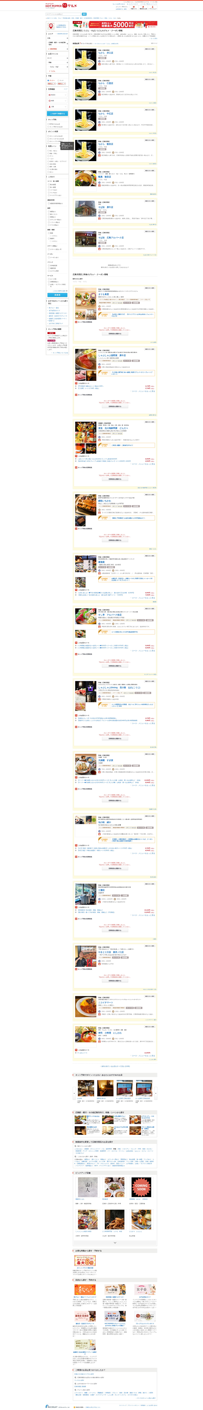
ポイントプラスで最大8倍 (85, 1268)
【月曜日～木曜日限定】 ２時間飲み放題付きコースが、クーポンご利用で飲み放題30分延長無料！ (132, 840)
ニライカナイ (78, 1393)
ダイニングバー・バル (97, 1149)
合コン (51, 172)
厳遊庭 (101, 562)
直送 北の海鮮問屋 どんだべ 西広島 (147, 487)
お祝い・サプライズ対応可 (58, 285)
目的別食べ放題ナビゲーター (58, 313)
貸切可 (112, 1163)
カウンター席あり (55, 219)
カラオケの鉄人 (133, 1395)
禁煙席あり (124, 1159)
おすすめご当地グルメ (56, 323)
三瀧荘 (101, 890)
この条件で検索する (57, 114)
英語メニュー (120, 1163)
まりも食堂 (103, 294)
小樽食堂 (108, 1393)
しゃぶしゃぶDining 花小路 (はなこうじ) (119, 687)
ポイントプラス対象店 (56, 141)
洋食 (119, 1149)
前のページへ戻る (52, 18)
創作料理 (109, 1149)
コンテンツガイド (133, 4)
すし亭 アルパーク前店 (110, 615)
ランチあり (53, 192)
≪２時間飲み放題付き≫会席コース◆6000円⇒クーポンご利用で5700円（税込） (103, 648)
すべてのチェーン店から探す (146, 1398)
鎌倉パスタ (133, 1393)
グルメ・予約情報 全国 (64, 18)
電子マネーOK (111, 1161)
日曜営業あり (54, 282)
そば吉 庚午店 (105, 207)
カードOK (53, 279)
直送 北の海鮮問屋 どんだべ (113, 428)
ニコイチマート (105, 1002)
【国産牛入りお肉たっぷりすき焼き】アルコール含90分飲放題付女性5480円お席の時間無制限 (108, 720)
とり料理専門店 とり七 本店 (112, 1231)
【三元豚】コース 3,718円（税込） (88, 388)
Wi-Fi (96, 1166)
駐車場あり (89, 1166)
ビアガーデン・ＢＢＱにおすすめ (148, 1117)
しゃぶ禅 (110, 1395)
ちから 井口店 (105, 53)
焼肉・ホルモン (138, 34)
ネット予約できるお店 (56, 126)
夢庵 (140, 1393)
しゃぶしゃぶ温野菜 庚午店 (112, 355)
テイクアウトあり (55, 195)
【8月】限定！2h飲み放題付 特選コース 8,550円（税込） (96, 850)
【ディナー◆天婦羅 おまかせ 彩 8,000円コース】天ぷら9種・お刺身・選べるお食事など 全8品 (108, 782)
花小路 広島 (153, 747)
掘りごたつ (53, 214)
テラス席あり (54, 225)
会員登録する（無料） (122, 9)
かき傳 (79, 1098)
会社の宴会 (53, 164)
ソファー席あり (55, 222)
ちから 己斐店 (105, 83)
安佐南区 (152, 36)
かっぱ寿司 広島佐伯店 (143, 1098)
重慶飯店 (100, 1393)
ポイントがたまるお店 (56, 136)
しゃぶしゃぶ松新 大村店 (83, 1231)
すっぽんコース (82, 1053)
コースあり (53, 190)
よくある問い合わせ (119, 4)
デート (51, 156)
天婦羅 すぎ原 (105, 760)
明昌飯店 (105, 1199)
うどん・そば (112, 18)
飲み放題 (53, 184)
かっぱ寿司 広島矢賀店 (123, 1098)
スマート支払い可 (55, 249)
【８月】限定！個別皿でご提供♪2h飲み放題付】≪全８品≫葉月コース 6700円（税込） (105, 848)
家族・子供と (53, 153)
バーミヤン (92, 1393)
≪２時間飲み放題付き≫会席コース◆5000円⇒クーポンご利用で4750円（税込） (103, 645)
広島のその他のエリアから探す (84, 1374)
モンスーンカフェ (120, 1395)
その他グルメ (80, 1153)
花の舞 (126, 1393)
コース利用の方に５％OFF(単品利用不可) (124, 632)
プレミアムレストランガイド (145, 1323)
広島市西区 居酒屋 (80, 1386)
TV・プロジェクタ (103, 1163)
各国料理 (103, 1151)
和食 (106, 18)
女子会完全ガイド (54, 310)
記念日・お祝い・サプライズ (58, 161)
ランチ (62, 80)
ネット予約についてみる (60, 353)
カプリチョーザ (101, 1395)
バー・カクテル (112, 1151)
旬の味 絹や (104, 822)
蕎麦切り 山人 (80, 1199)
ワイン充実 (129, 1161)
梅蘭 (85, 1393)
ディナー (52, 80)
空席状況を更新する (115, 333)
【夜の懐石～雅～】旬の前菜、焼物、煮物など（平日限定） (96, 912)
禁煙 (51, 233)
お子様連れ (129, 1163)
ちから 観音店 (105, 144)
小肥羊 (151, 1393)
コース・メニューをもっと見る (143, 391)
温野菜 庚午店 (152, 415)
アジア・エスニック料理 (90, 1151)
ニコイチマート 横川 (150, 1019)
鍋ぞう (145, 1393)
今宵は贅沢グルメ (119, 1116)
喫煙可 (52, 238)
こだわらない (78, 1149)
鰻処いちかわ (104, 501)
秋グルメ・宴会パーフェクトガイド (85, 1297)
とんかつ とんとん (135, 1231)
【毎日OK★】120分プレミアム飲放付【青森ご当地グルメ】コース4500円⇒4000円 (104, 461)
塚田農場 (86, 1395)
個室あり (53, 211)
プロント (115, 1393)
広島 (73, 18)
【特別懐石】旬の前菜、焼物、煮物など (90, 910)
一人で (51, 158)
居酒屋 (86, 1149)
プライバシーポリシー (133, 1405)
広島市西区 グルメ (98, 18)
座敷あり (53, 217)
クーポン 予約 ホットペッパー (149, 4)
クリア (65, 89)
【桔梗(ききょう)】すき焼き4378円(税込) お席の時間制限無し (97, 718)
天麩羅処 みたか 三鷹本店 (138, 1199)
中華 (139, 1149)
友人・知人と (53, 150)
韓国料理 (78, 1151)
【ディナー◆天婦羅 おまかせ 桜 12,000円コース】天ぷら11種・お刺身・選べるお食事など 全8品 (108, 780)
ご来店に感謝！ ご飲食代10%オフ (122, 445)
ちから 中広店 (105, 113)
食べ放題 (53, 187)
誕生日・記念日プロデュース (58, 316)
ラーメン (122, 1151)
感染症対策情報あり (56, 203)
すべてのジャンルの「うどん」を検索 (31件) (106, 43)
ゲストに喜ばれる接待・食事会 (148, 1128)
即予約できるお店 (55, 124)
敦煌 (120, 1393)
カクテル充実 (54, 271)
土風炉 (92, 1395)
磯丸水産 (78, 1395)
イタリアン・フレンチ (129, 1149)
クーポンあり (54, 257)
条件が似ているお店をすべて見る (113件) (116, 1066)
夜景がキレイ (91, 1163)
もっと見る (154, 38)
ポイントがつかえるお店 (57, 138)
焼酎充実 (53, 268)
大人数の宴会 (53, 169)
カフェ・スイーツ (147, 1151)
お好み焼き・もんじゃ (126, 34)
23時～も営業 (139, 1161)
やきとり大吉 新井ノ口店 (111, 952)
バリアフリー (80, 1166)
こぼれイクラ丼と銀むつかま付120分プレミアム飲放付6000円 (97, 459)
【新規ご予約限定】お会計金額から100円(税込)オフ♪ (128, 518)
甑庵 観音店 (104, 177)
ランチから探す (79, 1380)
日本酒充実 (53, 265)
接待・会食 (53, 166)
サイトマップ (122, 1405)
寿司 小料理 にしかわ (110, 1033)
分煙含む (55, 236)
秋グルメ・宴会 (54, 308)
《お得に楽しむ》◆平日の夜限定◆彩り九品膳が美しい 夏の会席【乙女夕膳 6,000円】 (106, 593)
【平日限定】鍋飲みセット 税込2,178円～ (90, 386)
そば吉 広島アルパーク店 (111, 237)
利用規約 (143, 1405)
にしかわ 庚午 (152, 1059)
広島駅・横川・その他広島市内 (83, 18)
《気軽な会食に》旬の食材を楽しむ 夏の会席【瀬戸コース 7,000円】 (100, 595)
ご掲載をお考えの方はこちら (92, 1407)
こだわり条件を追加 (59, 291)
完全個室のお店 (92, 1127)
